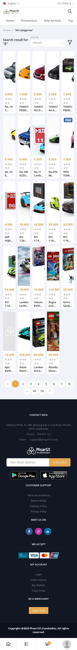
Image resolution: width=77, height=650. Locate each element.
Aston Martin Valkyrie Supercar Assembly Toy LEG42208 (23, 368)
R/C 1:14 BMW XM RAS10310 (67, 238)
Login (38, 574)
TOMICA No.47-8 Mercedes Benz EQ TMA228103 (53, 108)
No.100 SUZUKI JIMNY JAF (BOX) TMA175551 (23, 173)
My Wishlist (38, 585)
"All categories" (23, 30)
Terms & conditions (38, 495)
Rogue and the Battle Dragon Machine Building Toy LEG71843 (53, 303)
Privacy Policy (39, 511)
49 (34, 391)
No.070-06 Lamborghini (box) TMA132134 (53, 173)
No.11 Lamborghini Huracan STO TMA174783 (38, 173)
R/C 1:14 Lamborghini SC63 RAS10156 (9, 303)
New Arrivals (52, 20)
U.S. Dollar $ (64, 3)
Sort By (34, 37)
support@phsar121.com (42, 439)
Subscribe (60, 462)
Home (10, 20)
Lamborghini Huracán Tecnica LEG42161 (38, 368)
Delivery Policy (38, 506)
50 (42, 391)
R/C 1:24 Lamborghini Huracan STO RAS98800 (23, 238)
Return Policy (38, 500)
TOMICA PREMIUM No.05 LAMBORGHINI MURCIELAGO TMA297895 (23, 108)
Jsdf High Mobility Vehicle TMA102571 (9, 238)
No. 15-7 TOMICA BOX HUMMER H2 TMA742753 (9, 108)
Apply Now (38, 610)
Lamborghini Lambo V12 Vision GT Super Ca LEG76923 (23, 303)
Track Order (38, 590)
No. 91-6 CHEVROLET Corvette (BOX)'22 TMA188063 (9, 173)
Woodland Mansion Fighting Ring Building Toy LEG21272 (53, 368)
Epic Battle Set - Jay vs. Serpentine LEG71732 (9, 368)
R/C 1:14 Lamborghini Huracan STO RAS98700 (38, 238)
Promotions (29, 20)
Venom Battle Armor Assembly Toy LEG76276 (38, 303)
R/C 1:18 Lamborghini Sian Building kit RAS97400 (53, 238)
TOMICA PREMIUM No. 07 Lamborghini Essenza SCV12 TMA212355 (67, 108)
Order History (38, 580)
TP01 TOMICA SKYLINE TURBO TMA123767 (67, 173)
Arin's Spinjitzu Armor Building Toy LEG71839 (67, 303)
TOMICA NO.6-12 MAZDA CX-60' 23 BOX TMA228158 (38, 108)
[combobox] (48, 43)
